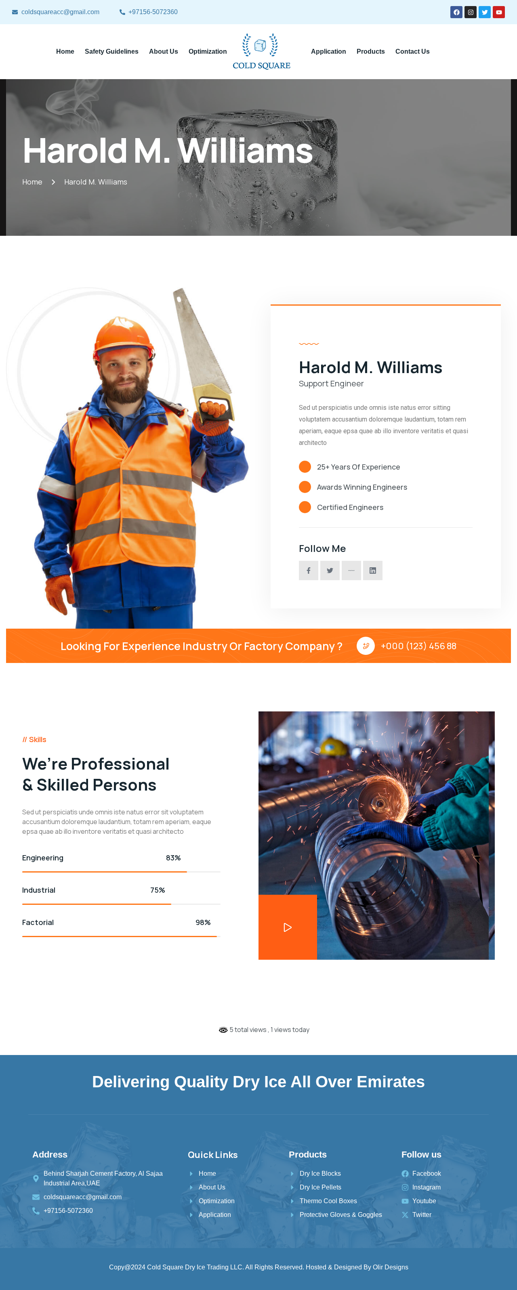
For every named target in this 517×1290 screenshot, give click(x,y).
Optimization (208, 51)
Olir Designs (390, 1267)
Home (65, 51)
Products (371, 51)
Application (328, 51)
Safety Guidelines (112, 51)
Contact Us (412, 51)
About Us (163, 51)
